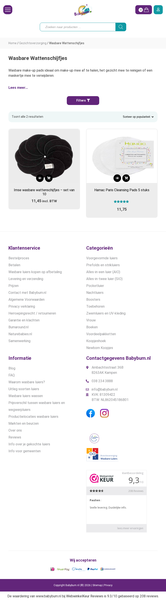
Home (12, 43)
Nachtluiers (95, 293)
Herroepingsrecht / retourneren (32, 313)
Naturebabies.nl (20, 334)
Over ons (15, 430)
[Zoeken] (120, 27)
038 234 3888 (102, 381)
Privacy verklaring (21, 306)
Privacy (108, 585)
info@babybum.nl (105, 389)
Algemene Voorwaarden (26, 299)
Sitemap (97, 585)
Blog (11, 368)
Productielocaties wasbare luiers (33, 417)
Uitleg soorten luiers (23, 389)
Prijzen (13, 286)
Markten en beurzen (23, 423)
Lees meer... (18, 88)
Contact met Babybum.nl (27, 293)
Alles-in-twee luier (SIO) (104, 279)
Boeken (92, 327)
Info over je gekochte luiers (29, 444)
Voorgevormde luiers (102, 258)
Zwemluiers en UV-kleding (106, 313)
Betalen (14, 265)
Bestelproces (18, 258)
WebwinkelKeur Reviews (84, 596)
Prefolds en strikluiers (103, 265)
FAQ (11, 375)
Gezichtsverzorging (32, 43)
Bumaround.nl (18, 327)
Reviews (14, 437)
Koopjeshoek (96, 341)
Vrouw (91, 320)
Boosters (93, 299)
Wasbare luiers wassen (25, 396)
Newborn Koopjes (99, 348)
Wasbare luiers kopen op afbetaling (35, 272)
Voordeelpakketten (101, 334)
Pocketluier (95, 286)
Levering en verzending (25, 279)
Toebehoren (95, 306)
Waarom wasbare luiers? (26, 382)
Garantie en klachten (24, 320)
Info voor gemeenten (24, 451)
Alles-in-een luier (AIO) (103, 272)
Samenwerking (19, 341)
